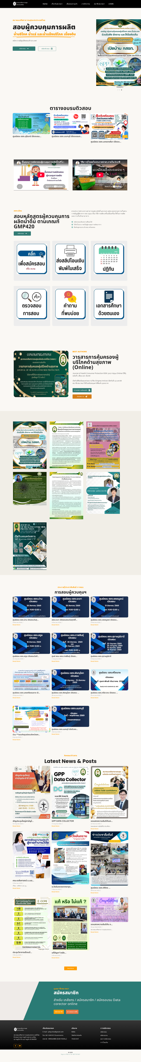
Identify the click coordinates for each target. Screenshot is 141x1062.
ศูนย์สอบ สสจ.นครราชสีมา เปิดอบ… (106, 142)
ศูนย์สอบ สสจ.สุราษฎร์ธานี (101, 656)
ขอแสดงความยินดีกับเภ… (102, 821)
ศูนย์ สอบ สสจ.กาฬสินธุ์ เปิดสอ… (64, 656)
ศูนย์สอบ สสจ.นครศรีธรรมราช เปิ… (26, 693)
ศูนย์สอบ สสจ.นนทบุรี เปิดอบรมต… (67, 136)
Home (45, 4)
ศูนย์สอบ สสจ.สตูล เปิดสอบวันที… (26, 656)
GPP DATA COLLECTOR (63, 821)
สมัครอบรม (104, 1035)
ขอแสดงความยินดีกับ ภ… (102, 924)
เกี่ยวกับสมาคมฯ (57, 4)
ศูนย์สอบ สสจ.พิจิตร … (100, 888)
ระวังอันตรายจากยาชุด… (62, 887)
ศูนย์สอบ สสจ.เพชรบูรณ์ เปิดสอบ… (104, 620)
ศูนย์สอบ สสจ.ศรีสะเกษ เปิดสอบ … (104, 693)
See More (70, 968)
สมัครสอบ (103, 1032)
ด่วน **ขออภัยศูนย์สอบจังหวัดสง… (26, 734)
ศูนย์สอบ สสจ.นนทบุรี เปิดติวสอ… (65, 729)
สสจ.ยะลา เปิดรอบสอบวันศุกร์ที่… (64, 620)
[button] (98, 53)
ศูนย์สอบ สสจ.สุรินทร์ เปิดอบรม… (27, 136)
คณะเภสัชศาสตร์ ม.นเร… (23, 880)
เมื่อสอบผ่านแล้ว (71, 4)
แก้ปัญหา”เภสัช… (59, 953)
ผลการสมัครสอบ (105, 1039)
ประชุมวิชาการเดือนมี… (22, 952)
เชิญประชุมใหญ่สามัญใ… (23, 821)
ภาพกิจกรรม (86, 4)
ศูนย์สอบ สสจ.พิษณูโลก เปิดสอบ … (65, 693)
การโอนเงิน (104, 1042)
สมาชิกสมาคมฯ (99, 4)
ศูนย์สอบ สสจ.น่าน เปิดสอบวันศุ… (26, 620)
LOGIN (111, 4)
